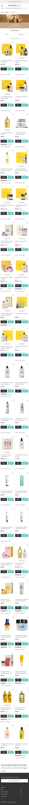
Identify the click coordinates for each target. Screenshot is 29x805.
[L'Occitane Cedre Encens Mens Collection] (7, 86)
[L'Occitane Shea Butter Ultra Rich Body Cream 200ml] (21, 625)
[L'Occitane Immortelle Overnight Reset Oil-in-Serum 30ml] (7, 625)
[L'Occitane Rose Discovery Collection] (7, 267)
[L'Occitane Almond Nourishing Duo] (21, 553)
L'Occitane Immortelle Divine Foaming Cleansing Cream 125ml (21, 672)
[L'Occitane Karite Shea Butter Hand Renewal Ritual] (21, 158)
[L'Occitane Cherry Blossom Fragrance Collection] (7, 336)
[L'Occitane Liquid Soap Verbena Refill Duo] (7, 697)
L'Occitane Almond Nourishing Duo (19, 564)
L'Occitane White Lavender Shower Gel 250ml (21, 383)
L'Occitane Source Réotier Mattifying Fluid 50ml (7, 527)
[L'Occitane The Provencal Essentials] (21, 50)
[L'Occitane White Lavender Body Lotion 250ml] (7, 372)
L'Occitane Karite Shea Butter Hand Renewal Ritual (21, 169)
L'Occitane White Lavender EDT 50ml (21, 455)
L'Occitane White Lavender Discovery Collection (7, 242)
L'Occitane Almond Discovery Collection (5, 600)
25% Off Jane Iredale (14, 1)
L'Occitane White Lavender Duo (21, 347)
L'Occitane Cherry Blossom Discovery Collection (7, 564)
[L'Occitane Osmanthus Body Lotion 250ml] (7, 733)
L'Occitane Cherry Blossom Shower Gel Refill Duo (7, 314)
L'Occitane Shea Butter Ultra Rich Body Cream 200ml (21, 636)
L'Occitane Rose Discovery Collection (7, 278)
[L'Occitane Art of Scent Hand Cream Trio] (7, 444)
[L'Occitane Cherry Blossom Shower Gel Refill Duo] (7, 303)
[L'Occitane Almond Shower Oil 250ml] (21, 733)
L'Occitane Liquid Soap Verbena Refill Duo (6, 708)
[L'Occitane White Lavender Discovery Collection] (7, 231)
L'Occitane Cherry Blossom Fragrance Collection (7, 347)
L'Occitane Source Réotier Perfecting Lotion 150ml (21, 491)
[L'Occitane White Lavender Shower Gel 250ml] (21, 372)
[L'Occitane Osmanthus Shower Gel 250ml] (21, 697)
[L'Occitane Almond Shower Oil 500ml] (7, 122)
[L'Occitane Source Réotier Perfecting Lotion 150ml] (21, 480)
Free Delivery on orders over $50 (14, 1)
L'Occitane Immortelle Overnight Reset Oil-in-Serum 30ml (6, 636)
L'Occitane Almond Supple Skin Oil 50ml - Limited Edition (7, 169)
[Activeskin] (14, 5)
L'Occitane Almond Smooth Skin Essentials (7, 61)
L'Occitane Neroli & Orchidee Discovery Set (6, 672)
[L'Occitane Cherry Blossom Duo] (21, 267)
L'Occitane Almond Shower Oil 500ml (7, 133)
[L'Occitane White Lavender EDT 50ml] (21, 444)
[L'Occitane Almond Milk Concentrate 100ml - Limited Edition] (21, 122)
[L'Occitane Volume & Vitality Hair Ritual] (7, 194)
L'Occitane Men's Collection (21, 313)
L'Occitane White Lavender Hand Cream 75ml (7, 419)
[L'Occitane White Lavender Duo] (21, 336)
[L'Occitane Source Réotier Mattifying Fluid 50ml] (7, 516)
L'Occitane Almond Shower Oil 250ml (21, 744)
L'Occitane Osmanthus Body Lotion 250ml (7, 744)
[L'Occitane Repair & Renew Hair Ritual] (21, 194)
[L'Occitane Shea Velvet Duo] (21, 86)
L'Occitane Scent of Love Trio (21, 242)
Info (3, 69)
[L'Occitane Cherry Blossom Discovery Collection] (7, 553)
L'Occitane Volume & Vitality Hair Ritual (7, 205)
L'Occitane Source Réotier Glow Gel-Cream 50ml (21, 527)
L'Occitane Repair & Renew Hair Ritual (21, 205)
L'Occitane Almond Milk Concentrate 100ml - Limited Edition (20, 133)
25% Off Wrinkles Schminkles (14, 1)
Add (11, 69)
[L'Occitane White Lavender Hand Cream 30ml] (21, 408)
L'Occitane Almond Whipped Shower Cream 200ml (21, 600)
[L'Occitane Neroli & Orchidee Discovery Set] (7, 661)
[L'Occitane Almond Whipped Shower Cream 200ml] (21, 589)
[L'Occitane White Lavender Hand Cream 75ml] (7, 408)
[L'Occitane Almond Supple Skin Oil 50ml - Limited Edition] (7, 158)
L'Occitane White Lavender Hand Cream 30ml (21, 419)
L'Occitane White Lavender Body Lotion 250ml (7, 383)
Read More (3, 771)
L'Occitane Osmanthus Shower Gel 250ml (20, 708)
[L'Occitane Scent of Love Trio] (21, 231)
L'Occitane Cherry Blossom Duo (21, 278)
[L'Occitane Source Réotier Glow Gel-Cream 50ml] (21, 516)
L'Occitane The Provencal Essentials (21, 61)
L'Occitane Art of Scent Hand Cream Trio (6, 455)
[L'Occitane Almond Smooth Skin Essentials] (7, 50)
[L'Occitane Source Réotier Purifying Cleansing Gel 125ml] (7, 480)
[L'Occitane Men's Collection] (21, 303)
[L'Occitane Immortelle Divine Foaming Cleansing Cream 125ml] (21, 661)
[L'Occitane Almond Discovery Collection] (7, 589)
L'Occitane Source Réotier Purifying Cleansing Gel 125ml (7, 491)
